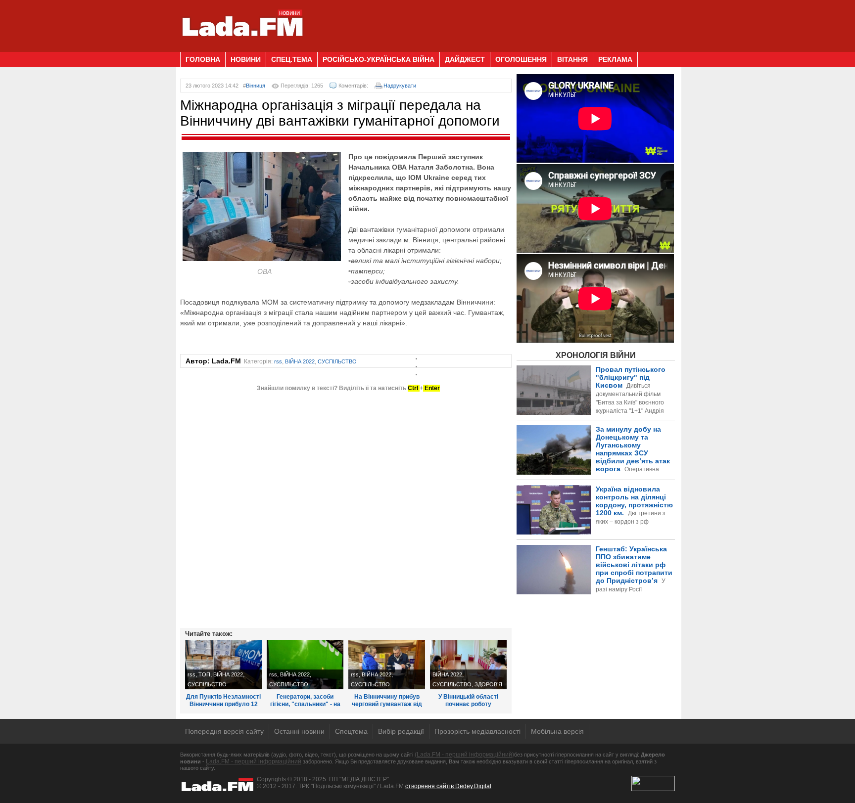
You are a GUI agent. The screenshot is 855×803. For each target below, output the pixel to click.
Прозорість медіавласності (477, 731)
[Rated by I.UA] (653, 789)
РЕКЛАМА (615, 59)
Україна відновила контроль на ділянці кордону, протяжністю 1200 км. (634, 505)
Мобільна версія (557, 731)
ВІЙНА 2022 (300, 361)
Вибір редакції (401, 731)
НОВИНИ (246, 59)
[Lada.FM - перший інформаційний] (242, 48)
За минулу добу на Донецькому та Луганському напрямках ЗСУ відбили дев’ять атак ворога (595, 461)
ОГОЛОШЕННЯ (521, 59)
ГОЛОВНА (203, 59)
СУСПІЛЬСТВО (337, 361)
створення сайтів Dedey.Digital (448, 786)
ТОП (204, 674)
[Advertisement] (495, 22)
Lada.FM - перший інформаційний (253, 761)
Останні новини (299, 731)
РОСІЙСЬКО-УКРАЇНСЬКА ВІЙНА (378, 59)
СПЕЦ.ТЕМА (291, 59)
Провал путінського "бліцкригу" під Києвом (630, 394)
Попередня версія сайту (224, 731)
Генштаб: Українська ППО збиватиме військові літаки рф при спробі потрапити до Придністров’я (595, 585)
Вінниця (255, 86)
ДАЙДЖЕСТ (465, 59)
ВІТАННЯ (572, 59)
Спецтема (351, 731)
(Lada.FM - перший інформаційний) (464, 754)
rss (278, 361)
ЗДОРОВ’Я (488, 684)
